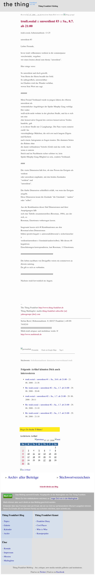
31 (28, 464)
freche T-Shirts (35, 429)
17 (28, 457)
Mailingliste (9, 560)
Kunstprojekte (43, 533)
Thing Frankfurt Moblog (48, 6)
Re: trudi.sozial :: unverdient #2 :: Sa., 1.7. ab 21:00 (47, 387)
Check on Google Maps (49, 350)
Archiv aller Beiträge (23, 477)
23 (23, 460)
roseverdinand (62, 360)
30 (23, 464)
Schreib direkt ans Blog (49, 486)
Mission (7, 556)
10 (28, 454)
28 (50, 460)
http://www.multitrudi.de (31, 334)
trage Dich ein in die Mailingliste (64, 499)
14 (50, 454)
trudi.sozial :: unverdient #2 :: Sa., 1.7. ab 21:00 (45, 396)
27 (44, 460)
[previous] (39, 440)
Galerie (7, 525)
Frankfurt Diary (43, 521)
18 (34, 457)
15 (55, 454)
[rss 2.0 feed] (25, 470)
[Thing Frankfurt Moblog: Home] (20, 5)
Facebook (60, 571)
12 (39, 454)
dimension (51, 360)
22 (55, 457)
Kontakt (7, 548)
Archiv (7, 533)
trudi (70, 360)
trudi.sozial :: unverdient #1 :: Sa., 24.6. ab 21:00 (46, 379)
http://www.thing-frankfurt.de (51, 307)
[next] (57, 440)
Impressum (8, 552)
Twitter (43, 571)
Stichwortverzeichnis (74, 477)
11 (34, 454)
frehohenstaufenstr (38, 360)
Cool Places (42, 525)
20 (44, 457)
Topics (6, 521)
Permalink (35, 350)
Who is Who (42, 529)
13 (44, 454)
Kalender (8, 529)
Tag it (61, 350)
